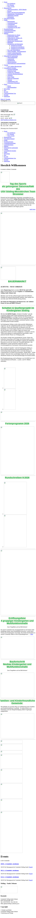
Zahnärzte (10, 75)
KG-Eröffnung (11, 3)
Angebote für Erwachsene (18, 48)
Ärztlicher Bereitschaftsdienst (15, 74)
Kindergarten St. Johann (13, 35)
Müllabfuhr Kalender (13, 15)
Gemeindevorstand (12, 23)
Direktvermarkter (11, 62)
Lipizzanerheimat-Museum (14, 54)
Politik (5, 20)
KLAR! (6, 92)
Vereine (6, 65)
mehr (31, 634)
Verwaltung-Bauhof (9, 18)
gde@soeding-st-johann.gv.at (8, 120)
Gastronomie (10, 59)
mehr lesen (32, 209)
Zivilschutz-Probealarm (13, 83)
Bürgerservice (7, 8)
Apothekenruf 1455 (12, 81)
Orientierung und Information (15, 44)
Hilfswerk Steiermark (13, 78)
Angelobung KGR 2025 (13, 27)
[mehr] (31, 867)
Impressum (7, 96)
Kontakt (6, 95)
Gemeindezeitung (8, 32)
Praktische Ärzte (11, 71)
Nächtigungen (11, 60)
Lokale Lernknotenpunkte (14, 53)
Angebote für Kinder (16, 45)
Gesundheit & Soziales (10, 68)
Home (5, 2)
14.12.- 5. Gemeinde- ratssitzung (10, 877)
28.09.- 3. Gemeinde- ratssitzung (10, 864)
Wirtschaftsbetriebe (12, 57)
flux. (5, 90)
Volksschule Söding (12, 39)
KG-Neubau (10, 5)
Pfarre (5, 84)
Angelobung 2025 (12, 26)
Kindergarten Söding (12, 36)
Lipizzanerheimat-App (10, 93)
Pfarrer (9, 86)
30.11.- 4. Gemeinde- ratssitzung (10, 870)
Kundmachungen (8, 29)
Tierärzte (9, 80)
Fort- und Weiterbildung (13, 50)
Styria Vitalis (10, 77)
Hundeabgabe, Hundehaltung (15, 14)
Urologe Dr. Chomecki (13, 72)
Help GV (3, 99)
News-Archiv (11, 6)
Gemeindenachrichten (10, 30)
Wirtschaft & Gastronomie (11, 56)
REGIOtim (7, 89)
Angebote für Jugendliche (17, 47)
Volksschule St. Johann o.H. (14, 38)
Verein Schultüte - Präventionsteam (16, 51)
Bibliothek (10, 42)
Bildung (6, 33)
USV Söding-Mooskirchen (14, 66)
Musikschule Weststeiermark (14, 41)
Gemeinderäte (11, 24)
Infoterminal (10, 17)
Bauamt (9, 11)
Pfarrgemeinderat (11, 87)
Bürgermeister (11, 21)
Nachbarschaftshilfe (12, 69)
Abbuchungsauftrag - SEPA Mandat (16, 9)
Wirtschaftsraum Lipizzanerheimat (16, 63)
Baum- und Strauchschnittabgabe (16, 12)
